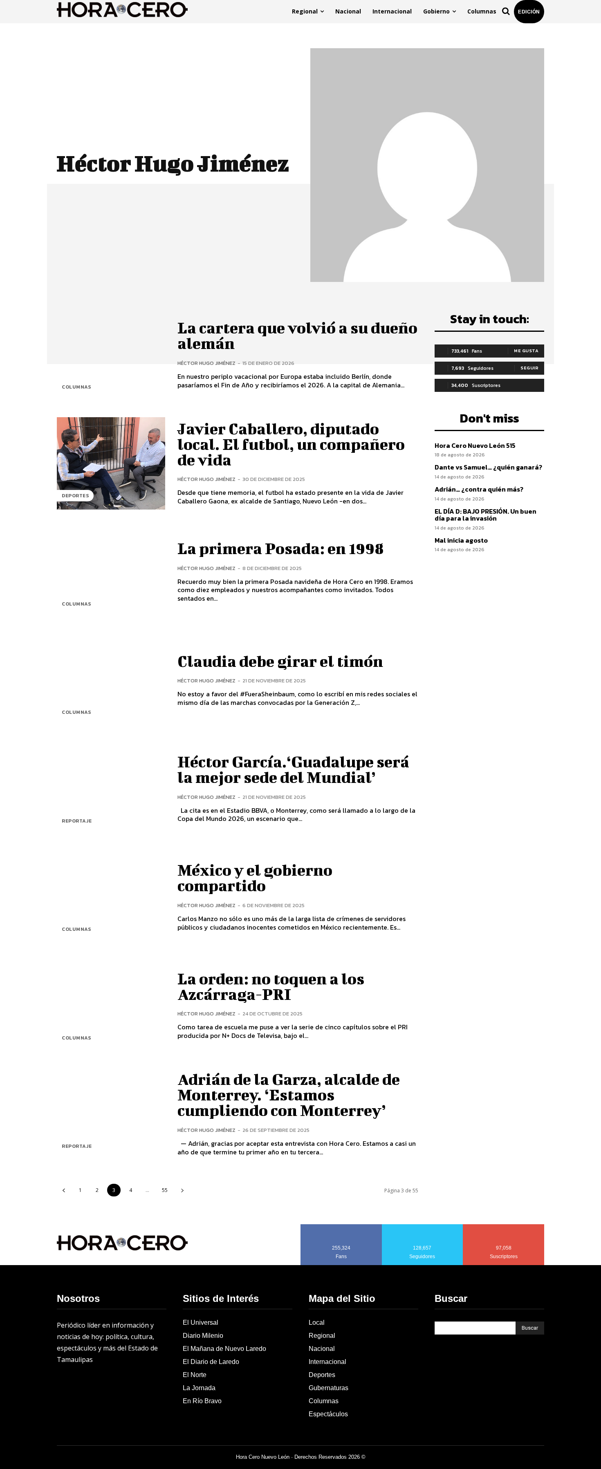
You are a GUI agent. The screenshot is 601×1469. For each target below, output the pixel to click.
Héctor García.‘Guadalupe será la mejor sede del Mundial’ (293, 769)
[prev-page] (63, 1190)
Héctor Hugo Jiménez (206, 363)
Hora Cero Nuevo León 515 (475, 445)
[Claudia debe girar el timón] (111, 680)
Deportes (75, 495)
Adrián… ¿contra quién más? (479, 489)
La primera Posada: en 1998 (280, 548)
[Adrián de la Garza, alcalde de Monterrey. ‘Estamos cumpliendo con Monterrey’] (111, 1114)
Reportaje (77, 821)
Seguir (529, 367)
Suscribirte (504, 1227)
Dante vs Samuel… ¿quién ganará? (488, 467)
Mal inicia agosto (461, 540)
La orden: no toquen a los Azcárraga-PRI (270, 986)
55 (165, 1190)
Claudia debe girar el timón (280, 661)
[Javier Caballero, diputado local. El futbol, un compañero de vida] (111, 463)
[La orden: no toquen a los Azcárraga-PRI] (111, 1005)
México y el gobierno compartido (254, 877)
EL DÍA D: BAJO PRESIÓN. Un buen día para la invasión (485, 514)
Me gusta (526, 350)
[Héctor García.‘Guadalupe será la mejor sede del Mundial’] (111, 788)
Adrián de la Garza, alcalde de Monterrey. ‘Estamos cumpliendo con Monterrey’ (288, 1094)
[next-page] (182, 1190)
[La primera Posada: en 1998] (111, 572)
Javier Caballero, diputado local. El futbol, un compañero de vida (291, 444)
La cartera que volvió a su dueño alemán (297, 335)
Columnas (76, 387)
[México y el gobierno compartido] (111, 897)
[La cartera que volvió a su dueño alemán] (111, 355)
